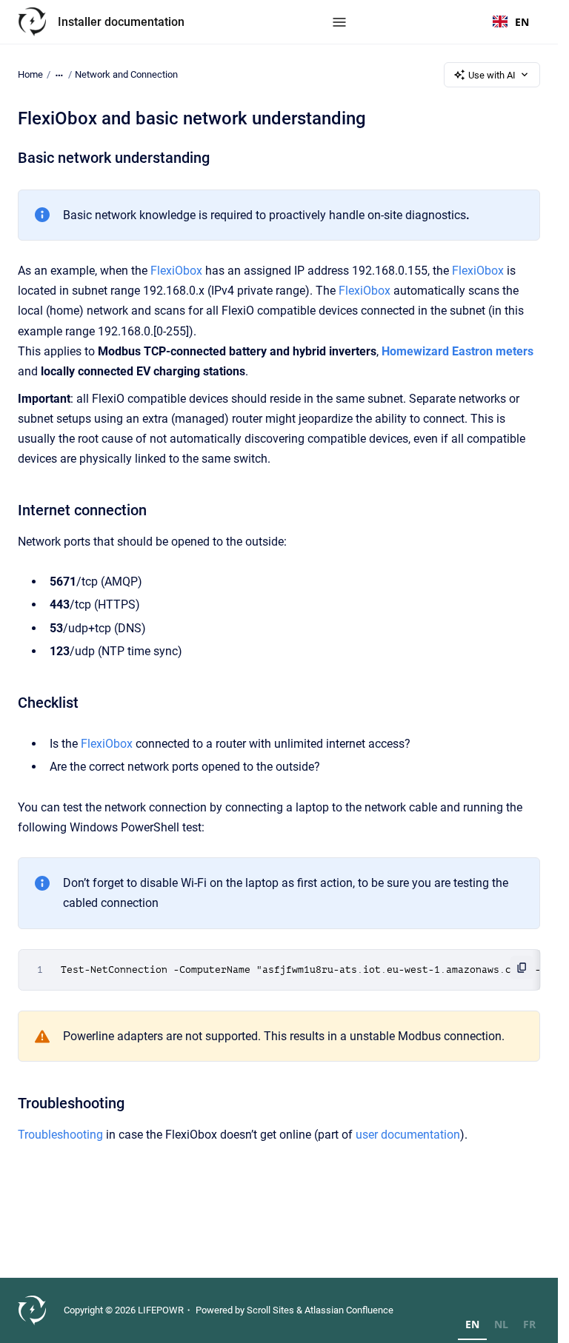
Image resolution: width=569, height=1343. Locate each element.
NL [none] (501, 1324)
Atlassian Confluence (349, 1310)
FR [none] (529, 1324)
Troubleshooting (62, 1135)
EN (522, 22)
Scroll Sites (270, 1310)
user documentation (408, 1135)
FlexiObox (176, 271)
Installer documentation (121, 22)
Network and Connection (126, 74)
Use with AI (492, 75)
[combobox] (511, 22)
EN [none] (472, 1324)
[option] (501, 1326)
